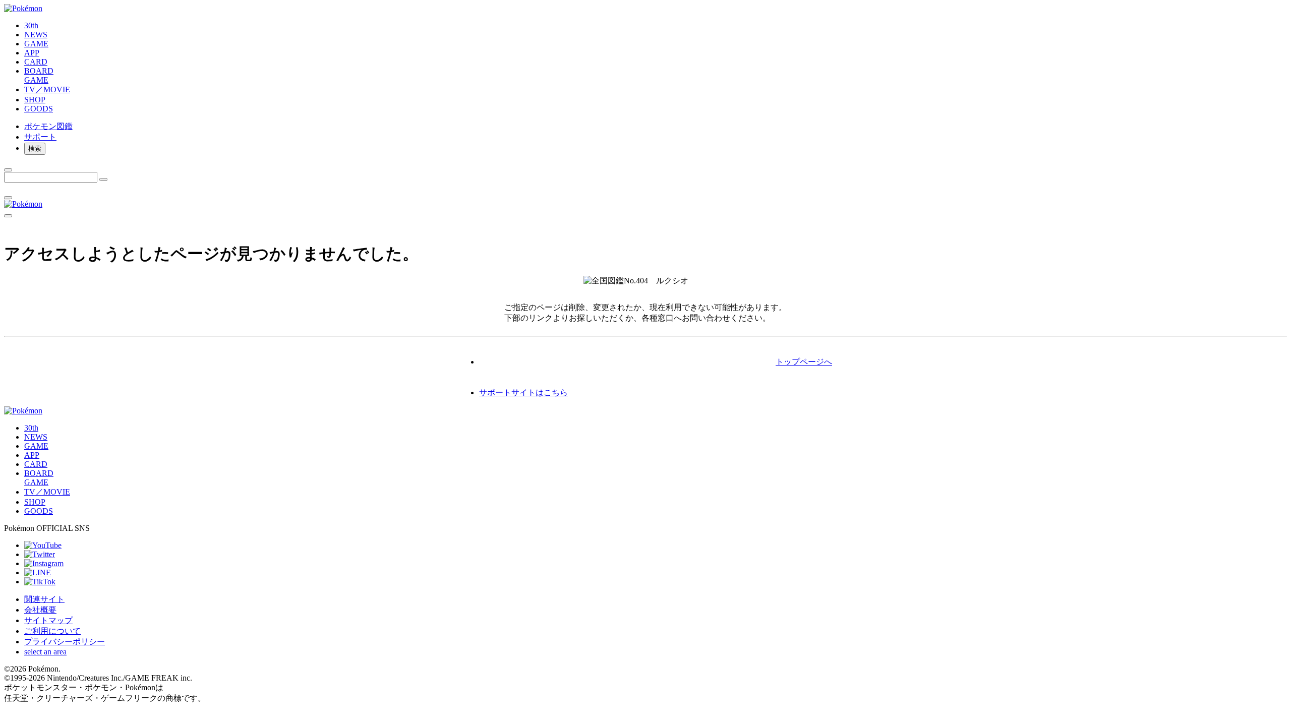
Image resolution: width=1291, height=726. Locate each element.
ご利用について (52, 631)
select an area (45, 651)
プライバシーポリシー (64, 641)
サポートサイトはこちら (523, 392)
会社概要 (40, 610)
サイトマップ (48, 620)
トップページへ (804, 361)
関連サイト (44, 599)
